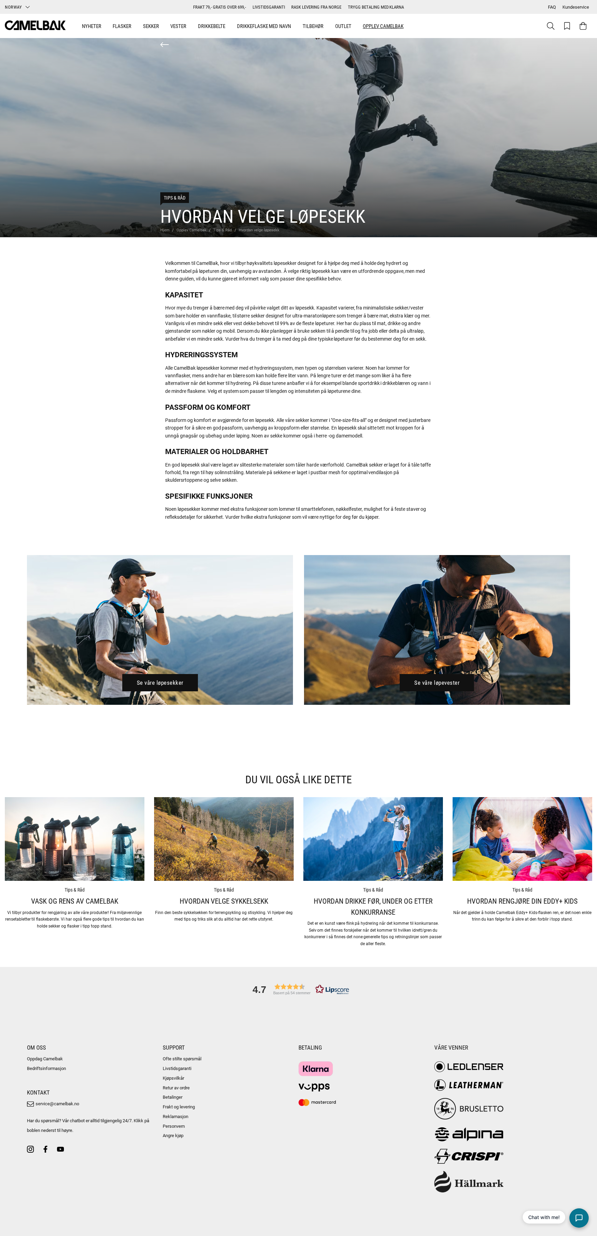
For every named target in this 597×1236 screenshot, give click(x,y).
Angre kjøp (173, 1135)
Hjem (165, 229)
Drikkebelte (211, 25)
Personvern (174, 1126)
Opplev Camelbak (383, 25)
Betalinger (172, 1097)
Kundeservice (575, 7)
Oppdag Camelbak (45, 1058)
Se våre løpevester (436, 682)
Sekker (151, 25)
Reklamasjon (175, 1116)
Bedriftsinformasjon (46, 1068)
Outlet (343, 25)
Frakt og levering (179, 1106)
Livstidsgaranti (177, 1068)
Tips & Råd (175, 197)
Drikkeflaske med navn (264, 25)
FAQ (552, 7)
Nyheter (91, 25)
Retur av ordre (176, 1087)
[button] (298, 989)
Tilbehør (313, 25)
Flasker (122, 25)
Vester (178, 25)
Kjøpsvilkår (173, 1078)
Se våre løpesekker (160, 682)
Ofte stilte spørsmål (182, 1058)
